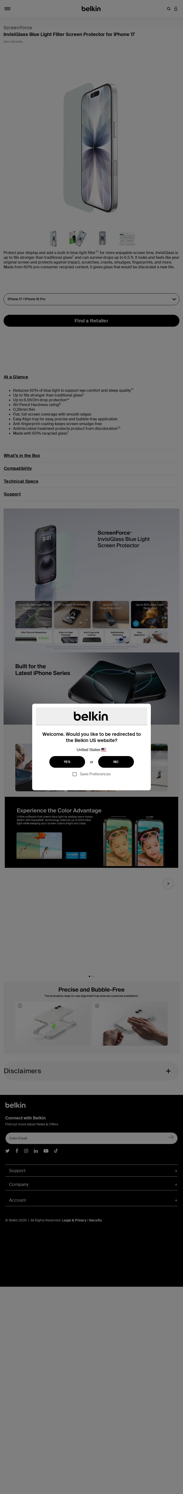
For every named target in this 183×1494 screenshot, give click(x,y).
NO (116, 762)
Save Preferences (95, 774)
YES (67, 762)
